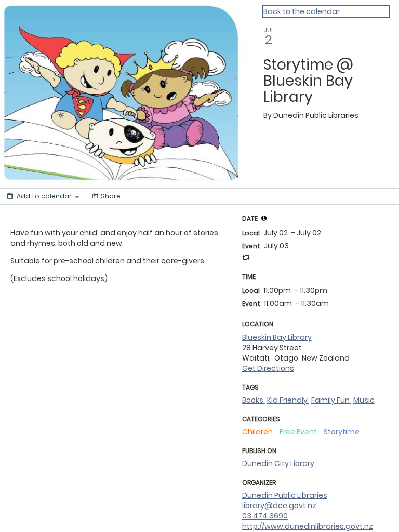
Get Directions (268, 368)
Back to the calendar (301, 11)
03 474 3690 (265, 516)
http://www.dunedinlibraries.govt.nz (307, 526)
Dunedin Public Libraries (284, 495)
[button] (264, 218)
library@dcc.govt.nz (279, 505)
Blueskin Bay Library (277, 337)
